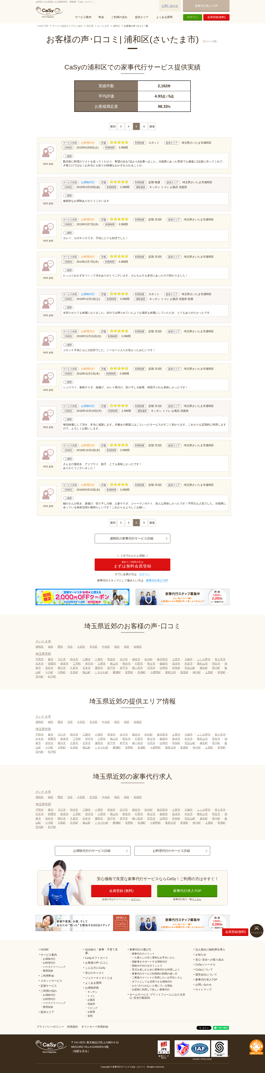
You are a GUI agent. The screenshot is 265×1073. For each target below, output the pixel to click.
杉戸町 (52, 676)
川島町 (62, 672)
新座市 (64, 663)
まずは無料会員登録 (132, 564)
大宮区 (81, 646)
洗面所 (91, 1003)
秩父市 (151, 663)
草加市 (111, 659)
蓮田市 (99, 667)
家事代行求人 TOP (206, 5)
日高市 (151, 667)
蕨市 (50, 659)
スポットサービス (51, 980)
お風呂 (91, 999)
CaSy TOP (42, 26)
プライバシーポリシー (50, 1026)
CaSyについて (204, 969)
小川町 (49, 672)
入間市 (102, 663)
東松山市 (202, 663)
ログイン (192, 17)
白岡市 (164, 667)
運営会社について (206, 974)
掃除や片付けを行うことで (147, 965)
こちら (197, 899)
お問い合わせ (170, 5)
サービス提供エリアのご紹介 (67, 26)
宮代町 (40, 676)
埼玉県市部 (43, 653)
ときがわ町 (101, 672)
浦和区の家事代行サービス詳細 (131, 538)
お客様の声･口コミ (96, 962)
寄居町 (221, 672)
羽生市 (216, 663)
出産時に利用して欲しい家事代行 (151, 989)
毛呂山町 (189, 667)
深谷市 (49, 667)
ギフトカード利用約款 (94, 1026)
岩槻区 (138, 646)
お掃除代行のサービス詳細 (91, 850)
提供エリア (142, 17)
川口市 (62, 659)
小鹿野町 (155, 672)
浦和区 (116, 26)
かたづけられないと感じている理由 (152, 985)
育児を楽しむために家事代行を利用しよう (156, 969)
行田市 (139, 663)
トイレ (91, 995)
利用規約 (72, 1026)
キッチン (92, 991)
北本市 (86, 667)
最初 (113, 126)
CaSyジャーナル (205, 964)
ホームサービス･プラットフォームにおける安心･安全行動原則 (157, 996)
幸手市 (124, 667)
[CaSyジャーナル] (82, 923)
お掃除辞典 (92, 987)
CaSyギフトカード (96, 957)
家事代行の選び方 (140, 949)
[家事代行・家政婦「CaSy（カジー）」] (50, 12)
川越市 (188, 659)
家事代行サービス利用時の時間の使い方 (154, 973)
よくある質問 (164, 17)
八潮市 (99, 659)
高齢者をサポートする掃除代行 (149, 961)
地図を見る (80, 1051)
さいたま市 (103, 26)
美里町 (184, 672)
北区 (70, 646)
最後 (152, 126)
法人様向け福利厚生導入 (210, 949)
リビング (92, 1008)
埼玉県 (90, 26)
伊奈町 (176, 667)
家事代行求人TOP (157, 580)
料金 (101, 17)
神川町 (197, 672)
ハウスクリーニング (54, 966)
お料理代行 (49, 962)
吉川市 (124, 659)
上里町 (209, 672)
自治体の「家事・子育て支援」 (101, 951)
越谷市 (136, 659)
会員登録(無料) (216, 17)
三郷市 (86, 659)
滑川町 (216, 667)
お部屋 (91, 1011)
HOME (45, 949)
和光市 (74, 659)
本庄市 (188, 663)
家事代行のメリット (143, 953)
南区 (50, 646)
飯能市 (164, 663)
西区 (60, 646)
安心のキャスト (94, 972)
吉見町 (74, 672)
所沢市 (89, 663)
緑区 (126, 646)
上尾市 (176, 659)
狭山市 (114, 663)
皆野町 (129, 672)
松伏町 (149, 659)
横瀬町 (117, 672)
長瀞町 (142, 672)
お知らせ (200, 954)
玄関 (90, 1015)
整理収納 (48, 970)
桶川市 (62, 667)
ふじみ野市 (203, 659)
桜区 (117, 646)
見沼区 (93, 646)
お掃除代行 (49, 958)
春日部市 (162, 659)
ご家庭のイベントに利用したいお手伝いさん (157, 977)
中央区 (106, 646)
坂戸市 (111, 667)
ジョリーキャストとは (98, 977)
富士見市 (220, 659)
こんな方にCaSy (95, 967)
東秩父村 (170, 672)
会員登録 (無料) (121, 891)
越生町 (204, 667)
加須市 (176, 663)
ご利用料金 (47, 975)
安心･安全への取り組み (209, 959)
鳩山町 (86, 672)
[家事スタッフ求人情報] (182, 597)
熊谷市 (126, 663)
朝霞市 (52, 663)
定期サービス (49, 985)
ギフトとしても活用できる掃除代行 (152, 981)
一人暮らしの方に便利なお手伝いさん (153, 957)
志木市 (40, 663)
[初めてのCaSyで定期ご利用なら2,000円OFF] (82, 597)
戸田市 (40, 659)
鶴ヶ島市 (137, 667)
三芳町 (77, 663)
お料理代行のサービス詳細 (171, 850)
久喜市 (74, 667)
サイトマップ (203, 989)
